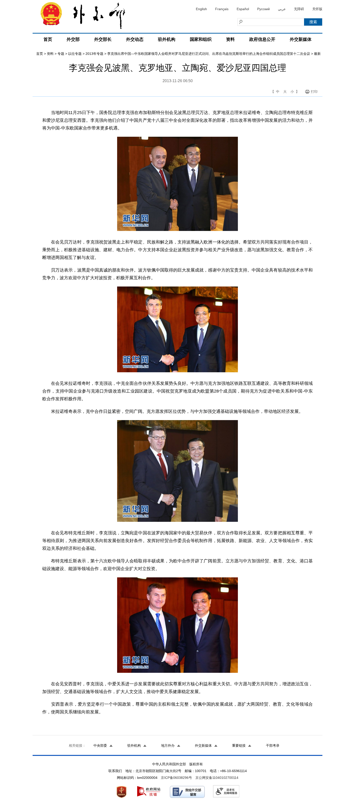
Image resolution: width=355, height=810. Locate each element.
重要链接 (239, 745)
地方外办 (168, 745)
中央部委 (100, 745)
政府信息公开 (262, 39)
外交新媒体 (301, 39)
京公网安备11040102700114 (216, 778)
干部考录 (272, 745)
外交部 (73, 39)
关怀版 (317, 9)
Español (243, 9)
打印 (314, 91)
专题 (60, 54)
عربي (282, 9)
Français (221, 9)
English (201, 9)
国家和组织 (201, 39)
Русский (263, 9)
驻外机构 (166, 39)
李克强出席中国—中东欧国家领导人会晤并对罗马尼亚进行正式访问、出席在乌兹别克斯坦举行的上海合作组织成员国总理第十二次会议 (208, 54)
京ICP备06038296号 (176, 778)
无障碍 (299, 9)
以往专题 (75, 54)
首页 (47, 39)
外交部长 (103, 39)
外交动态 (134, 39)
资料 (230, 39)
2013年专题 (94, 54)
